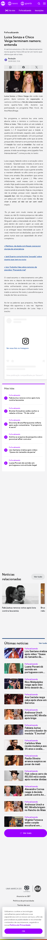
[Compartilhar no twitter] (36, 67)
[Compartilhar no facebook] (23, 67)
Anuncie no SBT (24, 896)
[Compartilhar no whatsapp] (10, 67)
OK (23, 931)
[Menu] (44, 3)
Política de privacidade (23, 901)
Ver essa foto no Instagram (17, 348)
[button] (20, 600)
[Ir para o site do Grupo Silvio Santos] (19, 889)
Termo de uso (23, 905)
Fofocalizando (11, 32)
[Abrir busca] (39, 3)
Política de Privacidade (20, 925)
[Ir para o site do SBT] (37, 889)
